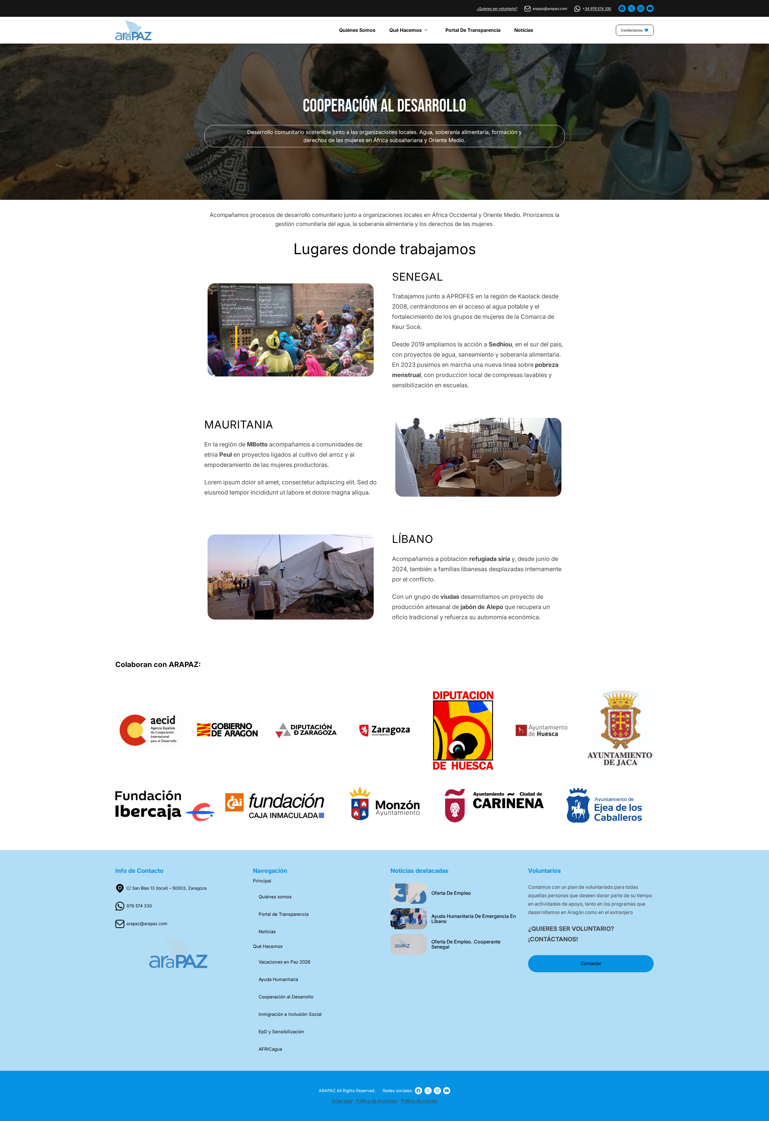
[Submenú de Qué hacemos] (427, 29)
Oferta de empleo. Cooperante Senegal (465, 944)
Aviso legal (342, 1100)
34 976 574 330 (598, 8)
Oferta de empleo (451, 893)
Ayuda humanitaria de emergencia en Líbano (473, 919)
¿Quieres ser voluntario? (497, 8)
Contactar (591, 963)
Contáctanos (632, 30)
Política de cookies (419, 1100)
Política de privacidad (376, 1100)
